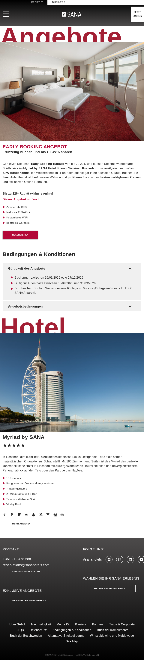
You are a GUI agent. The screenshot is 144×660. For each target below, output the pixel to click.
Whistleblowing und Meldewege (112, 635)
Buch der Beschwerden (26, 635)
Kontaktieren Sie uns (26, 572)
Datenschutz (38, 630)
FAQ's (20, 630)
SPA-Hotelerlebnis (16, 172)
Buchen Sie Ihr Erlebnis (109, 588)
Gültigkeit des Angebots (70, 268)
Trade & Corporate (122, 624)
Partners (98, 624)
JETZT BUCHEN (137, 14)
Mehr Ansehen (21, 524)
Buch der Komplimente (112, 630)
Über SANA (17, 624)
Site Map (72, 641)
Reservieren (20, 235)
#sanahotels (92, 559)
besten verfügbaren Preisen (120, 177)
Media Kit (63, 624)
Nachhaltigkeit (41, 624)
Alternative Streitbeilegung (66, 635)
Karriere (80, 624)
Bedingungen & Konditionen (72, 630)
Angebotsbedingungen (70, 306)
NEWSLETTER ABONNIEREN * (29, 600)
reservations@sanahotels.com (26, 565)
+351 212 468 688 (17, 559)
